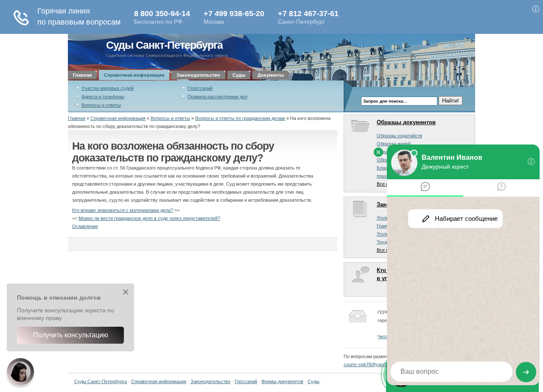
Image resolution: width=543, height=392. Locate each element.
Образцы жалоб (394, 143)
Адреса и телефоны (102, 96)
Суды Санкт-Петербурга (164, 45)
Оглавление (85, 226)
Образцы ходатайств (399, 135)
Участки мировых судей (107, 88)
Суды (238, 75)
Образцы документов (406, 122)
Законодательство (198, 75)
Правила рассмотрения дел (217, 96)
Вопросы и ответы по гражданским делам (240, 118)
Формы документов (282, 381)
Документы (271, 75)
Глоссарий (246, 381)
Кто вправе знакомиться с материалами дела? (122, 210)
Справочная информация (134, 75)
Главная (82, 75)
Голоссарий (200, 88)
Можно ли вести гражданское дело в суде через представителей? (149, 218)
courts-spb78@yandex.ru (370, 364)
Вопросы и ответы (101, 105)
